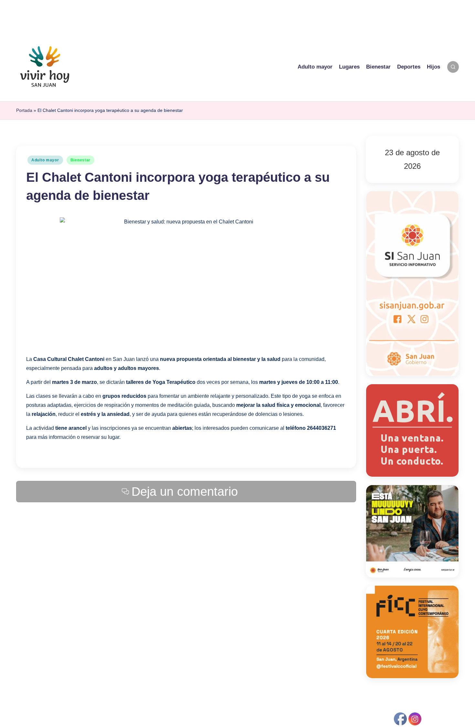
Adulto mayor (45, 160)
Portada (24, 110)
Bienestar (80, 160)
